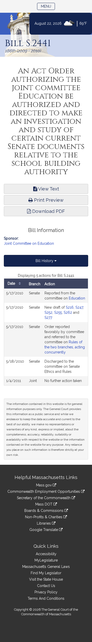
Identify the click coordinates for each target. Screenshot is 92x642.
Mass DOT (44, 504)
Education (77, 298)
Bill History (45, 261)
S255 (58, 312)
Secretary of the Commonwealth (44, 498)
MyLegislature (46, 560)
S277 (48, 318)
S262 (68, 312)
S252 (48, 312)
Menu (48, 6)
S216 (70, 307)
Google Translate (44, 530)
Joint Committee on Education (29, 243)
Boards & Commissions (44, 511)
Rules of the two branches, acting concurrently (64, 347)
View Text (48, 189)
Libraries (44, 523)
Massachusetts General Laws (46, 567)
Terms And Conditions (46, 598)
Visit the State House (46, 579)
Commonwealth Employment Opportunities (44, 491)
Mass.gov (44, 485)
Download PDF (48, 211)
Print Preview (48, 200)
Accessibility (46, 554)
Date (12, 283)
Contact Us (46, 586)
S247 (79, 307)
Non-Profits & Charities (44, 517)
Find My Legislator (46, 573)
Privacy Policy (45, 592)
